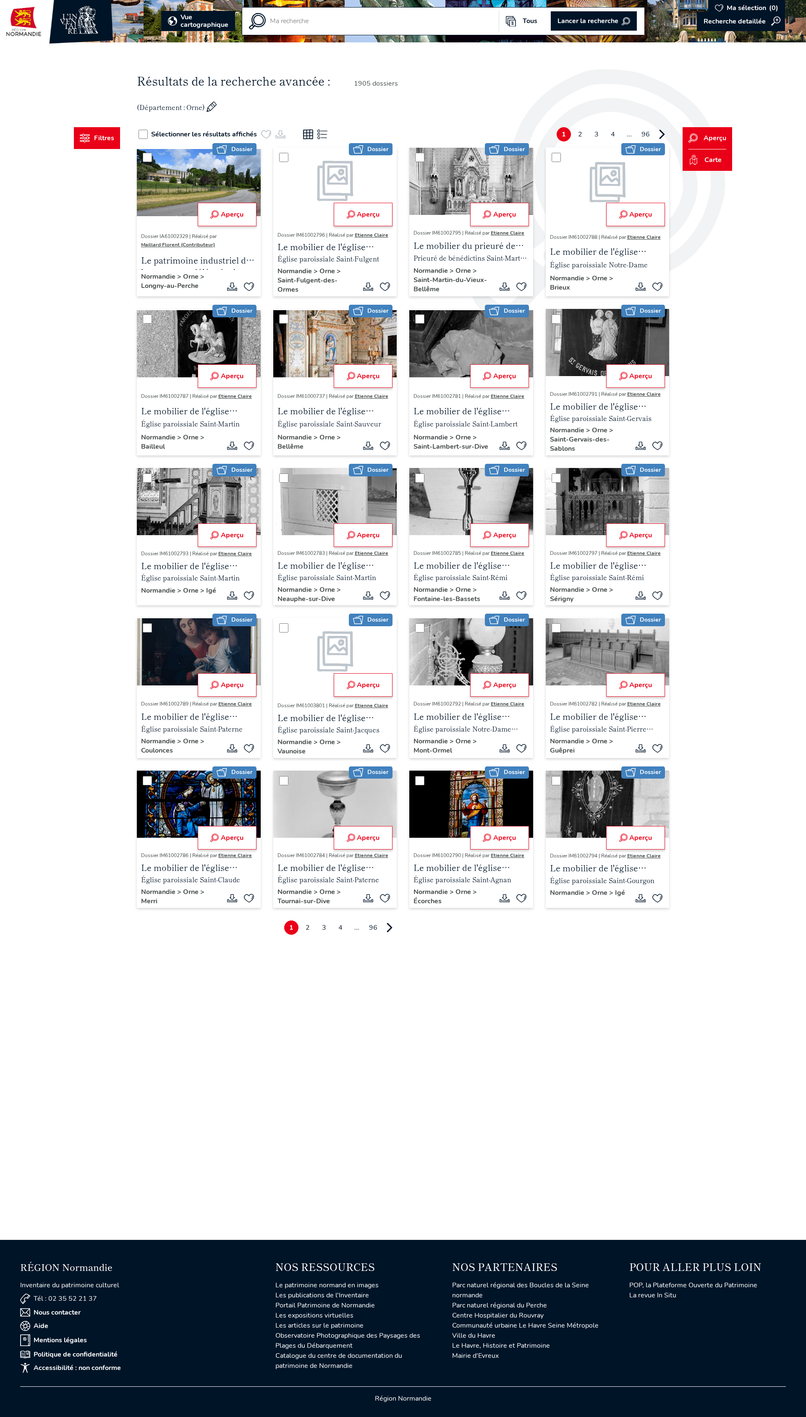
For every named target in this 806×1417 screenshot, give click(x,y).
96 (645, 134)
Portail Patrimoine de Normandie (325, 1305)
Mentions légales (60, 1340)
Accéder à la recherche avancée (741, 21)
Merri (149, 901)
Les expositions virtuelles (314, 1315)
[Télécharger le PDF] (232, 286)
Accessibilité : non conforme (77, 1368)
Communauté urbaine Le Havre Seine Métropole (525, 1325)
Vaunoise (291, 751)
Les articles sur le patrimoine (319, 1325)
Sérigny (561, 599)
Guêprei (562, 750)
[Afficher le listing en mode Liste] (322, 134)
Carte (713, 160)
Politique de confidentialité (76, 1354)
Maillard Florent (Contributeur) (178, 244)
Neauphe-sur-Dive (306, 599)
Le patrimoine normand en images (327, 1285)
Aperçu (232, 214)
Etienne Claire (371, 235)
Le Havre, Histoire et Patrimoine (501, 1345)
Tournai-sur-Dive (303, 901)
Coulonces (157, 750)
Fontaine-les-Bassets (446, 599)
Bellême (290, 446)
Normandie (159, 276)
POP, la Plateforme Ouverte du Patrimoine (693, 1285)
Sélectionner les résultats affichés (204, 134)
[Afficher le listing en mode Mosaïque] (308, 134)
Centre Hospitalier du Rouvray (498, 1315)
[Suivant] (662, 134)
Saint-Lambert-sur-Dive (450, 446)
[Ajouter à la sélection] (248, 286)
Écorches (427, 901)
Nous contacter (57, 1312)
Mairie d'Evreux (475, 1355)
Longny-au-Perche (170, 285)
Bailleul (153, 446)
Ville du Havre (473, 1335)
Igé (211, 590)
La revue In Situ (652, 1295)
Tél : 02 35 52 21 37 (65, 1298)
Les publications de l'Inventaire (322, 1295)
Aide (41, 1326)
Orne (191, 276)
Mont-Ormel (432, 750)
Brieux (560, 287)
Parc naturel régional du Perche (499, 1305)
